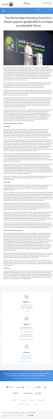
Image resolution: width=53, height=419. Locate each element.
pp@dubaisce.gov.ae (29, 329)
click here (31, 332)
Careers (35, 404)
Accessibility (4, 412)
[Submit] (46, 9)
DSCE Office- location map (26, 361)
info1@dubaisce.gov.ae (28, 336)
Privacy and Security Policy (14, 412)
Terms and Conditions (30, 412)
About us (32, 400)
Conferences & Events (24, 404)
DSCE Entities (41, 400)
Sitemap (22, 412)
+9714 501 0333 (26, 311)
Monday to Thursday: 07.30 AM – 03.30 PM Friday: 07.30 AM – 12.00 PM (26, 357)
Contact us (14, 400)
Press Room (23, 400)
